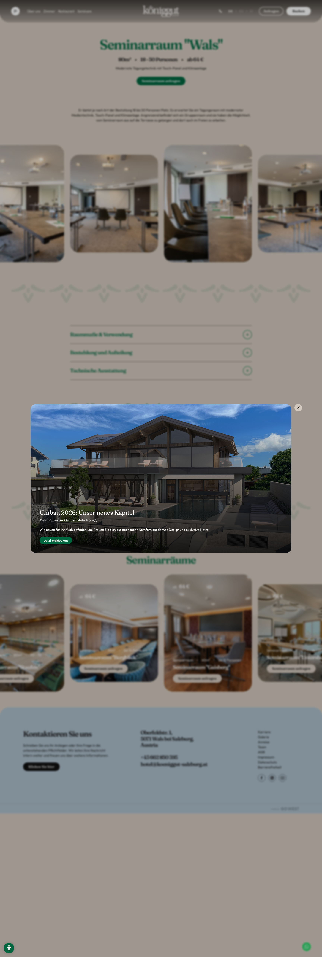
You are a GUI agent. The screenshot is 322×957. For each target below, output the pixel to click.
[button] (9, 948)
